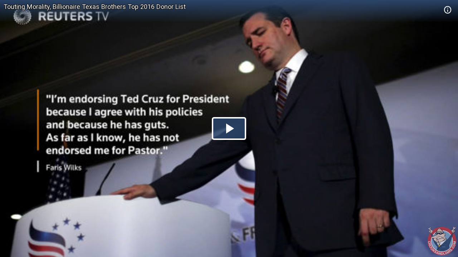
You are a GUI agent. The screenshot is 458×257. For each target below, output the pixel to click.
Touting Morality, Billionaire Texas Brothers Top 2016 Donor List (95, 6)
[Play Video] (229, 128)
